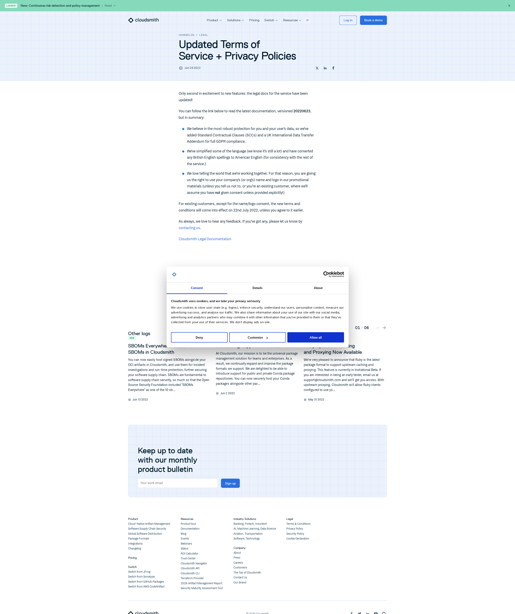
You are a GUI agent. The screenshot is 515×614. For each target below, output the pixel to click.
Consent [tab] (197, 287)
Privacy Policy (294, 528)
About (237, 553)
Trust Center (188, 558)
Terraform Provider (192, 578)
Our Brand (240, 582)
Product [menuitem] (212, 20)
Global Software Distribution (145, 533)
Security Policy (295, 533)
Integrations (135, 543)
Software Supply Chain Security (147, 528)
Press (237, 557)
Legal (203, 35)
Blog (183, 533)
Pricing (132, 558)
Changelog (186, 35)
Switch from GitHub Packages (146, 581)
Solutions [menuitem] (233, 20)
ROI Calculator (189, 553)
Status (184, 548)
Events (185, 538)
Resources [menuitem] (290, 20)
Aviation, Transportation (248, 533)
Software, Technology (247, 538)
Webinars (186, 543)
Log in (348, 20)
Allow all (316, 337)
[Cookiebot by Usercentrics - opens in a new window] (326, 274)
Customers (240, 567)
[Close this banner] (509, 5)
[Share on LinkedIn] (325, 68)
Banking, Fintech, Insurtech (250, 524)
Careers (238, 562)
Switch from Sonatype (141, 576)
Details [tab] (257, 287)
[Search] (307, 20)
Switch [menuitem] (269, 20)
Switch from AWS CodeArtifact (146, 586)
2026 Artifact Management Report (201, 583)
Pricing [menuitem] (254, 20)
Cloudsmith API (190, 568)
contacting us (189, 228)
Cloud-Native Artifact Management (149, 524)
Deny (199, 337)
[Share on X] (317, 68)
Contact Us (240, 577)
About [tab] (318, 287)
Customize (255, 337)
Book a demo (373, 20)
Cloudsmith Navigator (194, 563)
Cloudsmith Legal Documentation (205, 239)
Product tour (188, 524)
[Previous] (378, 327)
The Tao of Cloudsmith (247, 572)
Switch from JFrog (139, 572)
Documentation (190, 528)
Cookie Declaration (297, 538)
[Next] (384, 327)
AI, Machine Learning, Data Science (255, 528)
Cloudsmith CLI (190, 573)
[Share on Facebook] (333, 68)
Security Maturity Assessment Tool (202, 588)
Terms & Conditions (298, 524)
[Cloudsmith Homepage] (143, 20)
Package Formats (138, 538)
